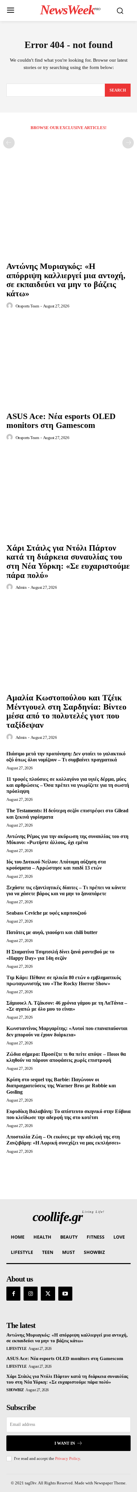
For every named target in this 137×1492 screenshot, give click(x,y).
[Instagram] (31, 1294)
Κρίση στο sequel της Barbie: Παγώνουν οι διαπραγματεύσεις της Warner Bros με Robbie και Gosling (61, 1085)
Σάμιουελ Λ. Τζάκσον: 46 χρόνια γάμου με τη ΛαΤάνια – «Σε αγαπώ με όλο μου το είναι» (66, 1006)
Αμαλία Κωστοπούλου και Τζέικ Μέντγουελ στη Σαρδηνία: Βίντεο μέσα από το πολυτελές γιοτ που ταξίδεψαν (66, 711)
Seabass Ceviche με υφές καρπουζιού (46, 913)
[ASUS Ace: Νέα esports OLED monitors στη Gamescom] (68, 362)
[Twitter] (48, 1294)
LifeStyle (16, 1348)
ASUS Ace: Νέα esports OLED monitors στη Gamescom (61, 421)
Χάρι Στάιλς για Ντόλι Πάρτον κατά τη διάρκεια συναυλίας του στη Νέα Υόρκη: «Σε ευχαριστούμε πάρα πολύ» (68, 561)
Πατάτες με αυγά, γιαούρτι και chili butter (51, 932)
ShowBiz (15, 1390)
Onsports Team (27, 306)
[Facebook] (13, 1294)
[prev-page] (9, 142)
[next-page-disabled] (128, 142)
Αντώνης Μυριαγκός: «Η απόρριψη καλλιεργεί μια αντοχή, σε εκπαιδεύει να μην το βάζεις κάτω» (66, 280)
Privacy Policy (67, 1458)
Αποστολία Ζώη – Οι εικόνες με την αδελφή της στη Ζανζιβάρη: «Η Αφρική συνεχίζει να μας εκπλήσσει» (63, 1139)
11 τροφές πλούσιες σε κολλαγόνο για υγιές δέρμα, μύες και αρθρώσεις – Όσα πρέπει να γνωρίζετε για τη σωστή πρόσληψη (67, 785)
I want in (64, 1443)
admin (21, 587)
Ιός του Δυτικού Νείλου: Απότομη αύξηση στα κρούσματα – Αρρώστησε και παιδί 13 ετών (56, 864)
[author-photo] (10, 305)
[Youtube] (65, 1294)
